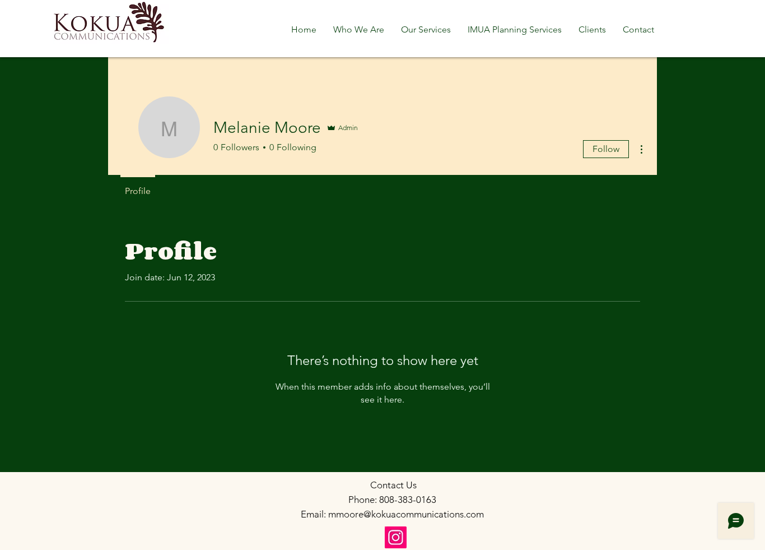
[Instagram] (396, 537)
